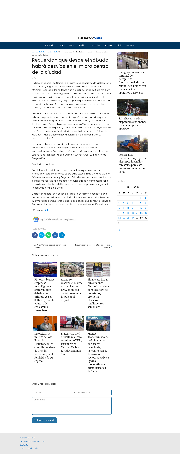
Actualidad (50, 45)
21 (137, 213)
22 (141, 213)
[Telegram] (62, 235)
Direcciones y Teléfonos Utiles (32, 441)
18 (124, 213)
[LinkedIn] (55, 235)
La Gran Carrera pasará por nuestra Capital (50, 246)
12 (128, 208)
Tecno (72, 45)
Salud (62, 45)
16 (145, 208)
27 (133, 218)
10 (119, 208)
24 (119, 218)
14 (137, 208)
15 (141, 208)
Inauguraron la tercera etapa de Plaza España (92, 246)
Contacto (24, 445)
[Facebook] (35, 235)
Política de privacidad (29, 448)
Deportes (130, 45)
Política (82, 45)
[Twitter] (42, 235)
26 (128, 218)
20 (133, 213)
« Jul (119, 230)
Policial (119, 45)
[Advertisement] (73, 17)
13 (132, 208)
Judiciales (95, 45)
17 (119, 213)
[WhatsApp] (48, 235)
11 (123, 208)
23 (146, 213)
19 (128, 213)
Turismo (108, 45)
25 (124, 218)
